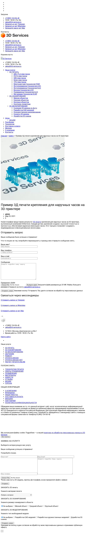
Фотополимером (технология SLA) (27, 88)
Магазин (8, 128)
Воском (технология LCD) (24, 90)
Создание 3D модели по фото (25, 108)
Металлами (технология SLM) (25, 94)
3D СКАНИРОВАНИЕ (13, 350)
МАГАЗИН (9, 399)
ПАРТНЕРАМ (10, 401)
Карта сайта (6, 337)
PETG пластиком (20, 76)
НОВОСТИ (9, 377)
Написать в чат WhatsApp (15, 26)
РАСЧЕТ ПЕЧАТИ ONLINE (15, 362)
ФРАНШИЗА (10, 393)
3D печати (37, 222)
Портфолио (9, 122)
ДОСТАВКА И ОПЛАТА (14, 397)
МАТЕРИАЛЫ (10, 375)
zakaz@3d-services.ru (13, 22)
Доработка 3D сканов (22, 116)
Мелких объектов (21, 98)
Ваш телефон (6, 250)
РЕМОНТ (8, 356)
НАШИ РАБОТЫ (11, 395)
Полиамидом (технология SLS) (26, 92)
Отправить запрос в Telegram (13, 300)
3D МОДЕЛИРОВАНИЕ (14, 352)
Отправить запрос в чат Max (12, 311)
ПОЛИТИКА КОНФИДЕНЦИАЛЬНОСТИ (21, 403)
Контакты (9, 132)
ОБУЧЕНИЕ (9, 354)
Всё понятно (6, 437)
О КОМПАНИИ (11, 391)
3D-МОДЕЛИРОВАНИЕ (18, 106)
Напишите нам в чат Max (15, 28)
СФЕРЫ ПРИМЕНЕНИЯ (14, 371)
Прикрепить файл (8, 283)
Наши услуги (10, 70)
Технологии (9, 124)
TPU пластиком (20, 82)
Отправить (5, 483)
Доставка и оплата (12, 126)
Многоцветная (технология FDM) (27, 84)
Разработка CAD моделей (24, 110)
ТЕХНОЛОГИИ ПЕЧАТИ (14, 369)
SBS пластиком (20, 78)
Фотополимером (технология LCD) (27, 86)
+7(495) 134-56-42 (12, 18)
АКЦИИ (12, 120)
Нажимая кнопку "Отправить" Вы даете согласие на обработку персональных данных (48, 291)
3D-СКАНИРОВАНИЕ (17, 96)
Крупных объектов (21, 102)
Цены (7, 118)
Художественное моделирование (27, 112)
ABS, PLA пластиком (22, 74)
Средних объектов (21, 100)
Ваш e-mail (5, 256)
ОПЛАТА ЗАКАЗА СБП (13, 360)
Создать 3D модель (21, 114)
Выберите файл (32, 285)
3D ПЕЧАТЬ (9, 348)
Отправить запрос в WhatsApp (13, 305)
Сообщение (5, 262)
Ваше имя (5, 244)
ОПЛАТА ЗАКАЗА (12, 358)
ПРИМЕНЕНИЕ (11, 373)
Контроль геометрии (22, 104)
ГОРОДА (8, 383)
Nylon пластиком (20, 80)
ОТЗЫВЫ (9, 379)
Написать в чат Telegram (15, 24)
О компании (10, 130)
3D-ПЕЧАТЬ (14, 72)
